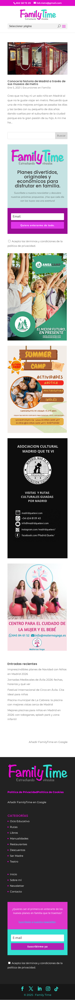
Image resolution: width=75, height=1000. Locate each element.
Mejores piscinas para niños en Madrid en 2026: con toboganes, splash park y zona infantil (34, 715)
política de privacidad (21, 245)
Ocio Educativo (19, 821)
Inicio (13, 874)
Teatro (14, 861)
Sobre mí (16, 880)
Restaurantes (18, 844)
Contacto (16, 891)
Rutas (13, 827)
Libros (14, 832)
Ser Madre (16, 855)
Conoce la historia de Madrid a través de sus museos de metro (36, 82)
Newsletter (17, 885)
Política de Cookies (50, 792)
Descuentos (17, 850)
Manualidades (19, 838)
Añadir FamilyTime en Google (48, 742)
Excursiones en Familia (37, 87)
